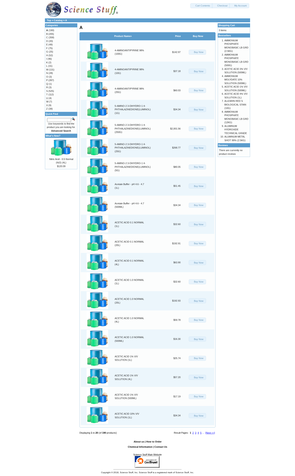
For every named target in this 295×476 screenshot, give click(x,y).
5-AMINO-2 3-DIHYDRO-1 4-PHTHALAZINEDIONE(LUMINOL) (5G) (133, 167)
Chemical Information (140, 447)
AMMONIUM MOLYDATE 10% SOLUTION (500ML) (235, 80)
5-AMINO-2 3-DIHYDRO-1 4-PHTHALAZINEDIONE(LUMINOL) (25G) (133, 148)
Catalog (58, 20)
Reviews (223, 145)
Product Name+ (123, 36)
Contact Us (160, 447)
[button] (201, 5)
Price (178, 36)
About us (139, 441)
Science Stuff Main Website (147, 454)
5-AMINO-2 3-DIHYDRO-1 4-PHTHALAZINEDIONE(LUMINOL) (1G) (133, 109)
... (203, 432)
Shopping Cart (226, 25)
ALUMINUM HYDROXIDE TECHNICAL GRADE (235, 129)
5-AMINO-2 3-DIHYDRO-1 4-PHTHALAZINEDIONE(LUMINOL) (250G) (133, 128)
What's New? (53, 135)
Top (49, 20)
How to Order (154, 441)
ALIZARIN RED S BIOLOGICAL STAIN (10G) (235, 104)
